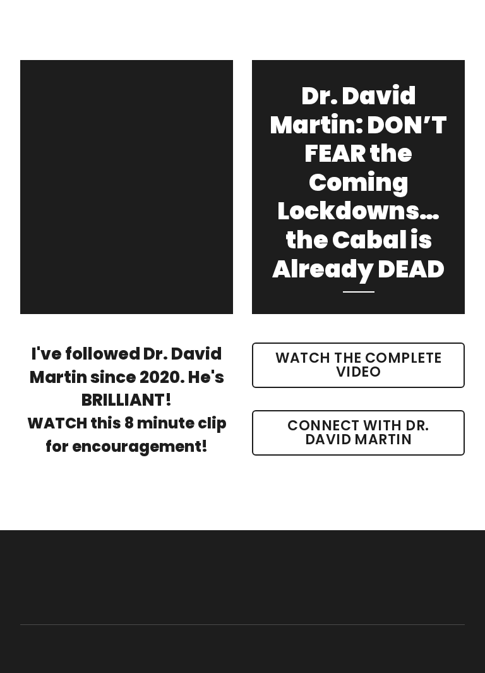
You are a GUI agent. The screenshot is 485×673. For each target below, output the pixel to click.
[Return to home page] (88, 577)
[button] (358, 365)
